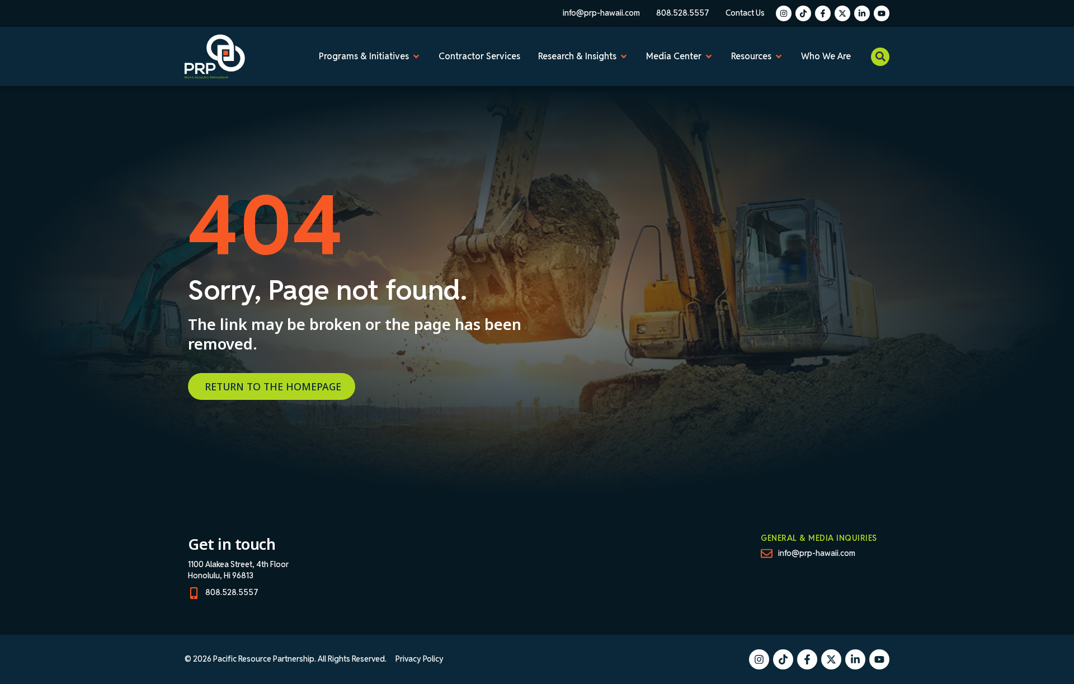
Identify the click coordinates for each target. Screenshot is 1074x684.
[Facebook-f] (823, 13)
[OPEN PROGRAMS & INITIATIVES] (416, 56)
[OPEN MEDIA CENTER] (708, 56)
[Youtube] (881, 13)
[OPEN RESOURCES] (778, 56)
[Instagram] (784, 13)
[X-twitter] (842, 13)
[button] (880, 57)
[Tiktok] (803, 13)
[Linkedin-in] (862, 13)
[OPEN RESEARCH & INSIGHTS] (623, 56)
